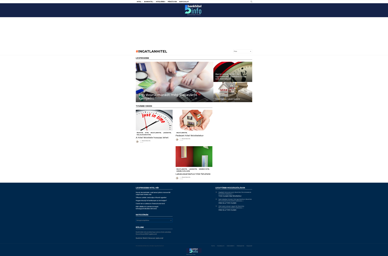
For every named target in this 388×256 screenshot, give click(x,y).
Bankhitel (148, 2)
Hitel (139, 2)
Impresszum (220, 246)
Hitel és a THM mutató (227, 203)
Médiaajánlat (240, 246)
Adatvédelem (230, 246)
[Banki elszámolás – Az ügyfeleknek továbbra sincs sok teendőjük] (232, 72)
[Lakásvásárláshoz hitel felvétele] (194, 156)
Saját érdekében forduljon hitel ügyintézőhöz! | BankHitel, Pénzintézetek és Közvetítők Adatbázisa (235, 200)
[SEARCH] (251, 1)
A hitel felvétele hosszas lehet (152, 137)
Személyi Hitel (204, 169)
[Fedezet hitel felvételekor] (194, 120)
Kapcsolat (184, 2)
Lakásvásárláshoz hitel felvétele (193, 174)
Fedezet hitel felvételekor (190, 135)
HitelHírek (160, 2)
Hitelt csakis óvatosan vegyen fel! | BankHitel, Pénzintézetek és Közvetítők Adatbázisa (231, 207)
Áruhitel (140, 132)
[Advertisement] (194, 32)
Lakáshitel (167, 132)
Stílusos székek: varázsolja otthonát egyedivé (151, 197)
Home (213, 246)
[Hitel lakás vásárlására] (232, 92)
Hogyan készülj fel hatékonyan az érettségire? (151, 200)
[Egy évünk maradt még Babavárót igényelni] (174, 82)
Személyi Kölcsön (183, 171)
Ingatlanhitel (156, 132)
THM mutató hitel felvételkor (230, 196)
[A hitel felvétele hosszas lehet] (154, 120)
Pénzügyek (172, 2)
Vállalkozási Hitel (144, 134)
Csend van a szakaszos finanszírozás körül (150, 203)
